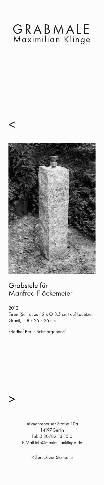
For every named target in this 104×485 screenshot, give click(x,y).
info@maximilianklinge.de (58, 443)
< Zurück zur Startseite (52, 457)
